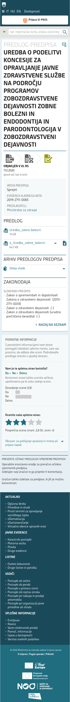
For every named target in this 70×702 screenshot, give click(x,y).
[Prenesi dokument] (64, 243)
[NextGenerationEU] (35, 675)
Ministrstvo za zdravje (22, 210)
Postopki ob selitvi (19, 581)
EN (19, 11)
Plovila (12, 547)
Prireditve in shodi (19, 507)
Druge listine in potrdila (22, 567)
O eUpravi (14, 620)
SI (3, 11)
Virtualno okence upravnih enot (27, 526)
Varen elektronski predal (23, 628)
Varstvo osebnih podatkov (23, 639)
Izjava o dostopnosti (20, 635)
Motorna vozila (17, 543)
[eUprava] (5, 4)
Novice (12, 624)
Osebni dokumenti (19, 564)
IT (7, 11)
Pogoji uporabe (36, 654)
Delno (23, 373)
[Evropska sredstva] (35, 695)
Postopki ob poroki (19, 584)
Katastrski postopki (19, 539)
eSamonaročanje (18, 522)
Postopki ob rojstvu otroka (24, 592)
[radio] (31, 422)
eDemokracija (16, 519)
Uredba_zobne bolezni (25, 230)
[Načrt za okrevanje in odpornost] (35, 685)
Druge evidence (17, 551)
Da (7, 373)
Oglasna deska (17, 503)
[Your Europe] (35, 664)
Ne (14, 373)
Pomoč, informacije (20, 631)
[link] (4, 31)
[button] (64, 44)
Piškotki (50, 654)
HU (13, 11)
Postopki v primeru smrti (23, 588)
